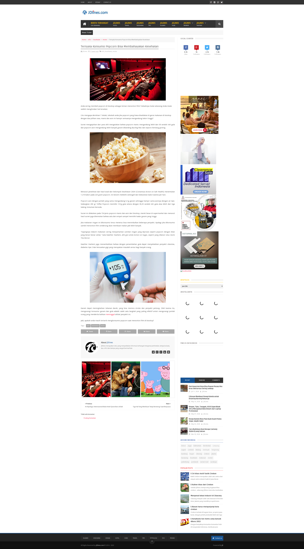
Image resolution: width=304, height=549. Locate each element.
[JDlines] (153, 352)
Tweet (91, 331)
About (90, 2)
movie (105, 40)
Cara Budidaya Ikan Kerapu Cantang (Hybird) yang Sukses (203, 430)
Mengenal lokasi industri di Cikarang (206, 496)
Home (83, 2)
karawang (184, 458)
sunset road (204, 462)
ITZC (163, 538)
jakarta (213, 454)
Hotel (117, 538)
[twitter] (221, 2)
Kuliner (85, 538)
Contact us (218, 538)
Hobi (126, 538)
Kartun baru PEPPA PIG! (155, 383)
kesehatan (96, 40)
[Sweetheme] (160, 352)
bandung (184, 454)
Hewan (107, 538)
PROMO (172, 538)
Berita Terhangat (99, 24)
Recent (187, 380)
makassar (202, 458)
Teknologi (153, 538)
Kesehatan (96, 538)
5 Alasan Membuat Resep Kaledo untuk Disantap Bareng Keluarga (204, 398)
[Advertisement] (180, 12)
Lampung (216, 446)
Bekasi (183, 446)
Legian (183, 450)
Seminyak (206, 450)
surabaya (213, 462)
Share (109, 331)
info (89, 40)
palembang (185, 462)
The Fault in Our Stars (126, 383)
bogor (192, 454)
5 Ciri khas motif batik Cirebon (203, 474)
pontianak (194, 462)
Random (202, 380)
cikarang (199, 454)
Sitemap (97, 2)
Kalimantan (197, 446)
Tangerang (215, 450)
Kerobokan (207, 446)
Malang (198, 450)
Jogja (189, 446)
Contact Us (107, 2)
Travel (135, 538)
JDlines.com (100, 545)
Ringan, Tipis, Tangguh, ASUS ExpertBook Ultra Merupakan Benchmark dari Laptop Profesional (205, 409)
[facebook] (211, 2)
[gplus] (218, 2)
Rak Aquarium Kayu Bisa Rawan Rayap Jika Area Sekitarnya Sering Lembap (205, 387)
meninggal (110, 314)
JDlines (116, 24)
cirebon (206, 454)
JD (222, 545)
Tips (143, 538)
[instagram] (214, 2)
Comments (216, 380)
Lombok (191, 450)
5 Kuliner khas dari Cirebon (202, 485)
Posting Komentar (90, 418)
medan (210, 458)
